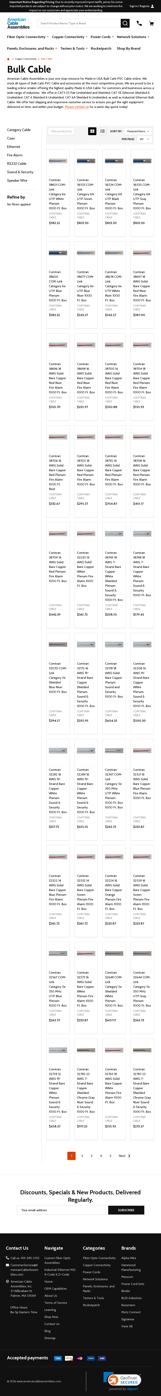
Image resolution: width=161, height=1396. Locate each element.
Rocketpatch (101, 48)
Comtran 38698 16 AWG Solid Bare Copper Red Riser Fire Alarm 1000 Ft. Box (86, 378)
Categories (94, 1248)
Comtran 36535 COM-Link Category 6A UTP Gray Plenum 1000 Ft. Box (142, 194)
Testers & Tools (72, 48)
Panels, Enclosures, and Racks (30, 48)
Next (122, 1156)
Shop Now (51, 1317)
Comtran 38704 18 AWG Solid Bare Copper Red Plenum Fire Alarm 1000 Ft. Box (142, 378)
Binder (125, 1291)
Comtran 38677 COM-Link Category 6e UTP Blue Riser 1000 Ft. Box (85, 286)
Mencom (127, 1277)
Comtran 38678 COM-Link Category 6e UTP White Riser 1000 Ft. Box (114, 286)
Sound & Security (20, 172)
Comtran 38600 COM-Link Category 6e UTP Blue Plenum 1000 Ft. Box (58, 286)
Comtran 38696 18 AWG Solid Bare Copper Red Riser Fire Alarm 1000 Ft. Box (58, 378)
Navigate (53, 1248)
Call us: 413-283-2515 (25, 1258)
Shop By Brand (128, 48)
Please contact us (77, 107)
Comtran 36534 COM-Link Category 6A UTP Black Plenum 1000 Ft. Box (114, 194)
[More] (48, 36)
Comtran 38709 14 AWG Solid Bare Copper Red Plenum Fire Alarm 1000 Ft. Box (58, 567)
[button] (122, 1381)
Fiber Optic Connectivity (26, 37)
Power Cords (101, 37)
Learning (50, 1310)
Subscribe (126, 1210)
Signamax (127, 1319)
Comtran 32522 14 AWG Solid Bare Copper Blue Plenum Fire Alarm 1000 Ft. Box (58, 890)
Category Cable (19, 130)
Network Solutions (131, 37)
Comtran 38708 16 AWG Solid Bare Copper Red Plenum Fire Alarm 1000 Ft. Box (142, 470)
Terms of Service (55, 1303)
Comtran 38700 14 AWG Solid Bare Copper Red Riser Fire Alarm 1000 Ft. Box (114, 378)
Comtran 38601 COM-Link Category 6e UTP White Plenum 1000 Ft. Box (58, 194)
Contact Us (51, 1324)
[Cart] (151, 23)
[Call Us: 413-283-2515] (139, 23)
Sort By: (116, 131)
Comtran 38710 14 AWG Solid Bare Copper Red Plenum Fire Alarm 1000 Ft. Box (114, 470)
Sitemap (50, 1338)
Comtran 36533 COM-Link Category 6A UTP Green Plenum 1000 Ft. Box (86, 194)
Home (48, 1281)
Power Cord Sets (132, 1284)
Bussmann (128, 1305)
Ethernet (13, 147)
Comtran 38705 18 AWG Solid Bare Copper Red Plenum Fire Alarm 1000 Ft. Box (86, 470)
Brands (128, 1248)
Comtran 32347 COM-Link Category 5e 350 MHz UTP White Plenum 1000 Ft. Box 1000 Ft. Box (114, 788)
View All (127, 1326)
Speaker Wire (17, 180)
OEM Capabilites (55, 1288)
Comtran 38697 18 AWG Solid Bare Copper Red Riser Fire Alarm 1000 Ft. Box (142, 286)
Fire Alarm (15, 155)
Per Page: (128, 139)
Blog (47, 1331)
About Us (50, 1296)
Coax (11, 138)
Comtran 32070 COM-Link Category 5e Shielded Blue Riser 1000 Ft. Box (58, 678)
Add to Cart (58, 236)
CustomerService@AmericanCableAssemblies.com (24, 1269)
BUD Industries (131, 1298)
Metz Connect (131, 1312)
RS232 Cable (16, 163)
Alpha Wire (128, 1258)
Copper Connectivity (68, 37)
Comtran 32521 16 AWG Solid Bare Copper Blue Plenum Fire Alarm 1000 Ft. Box (142, 784)
